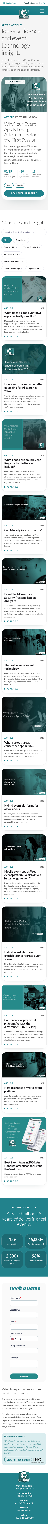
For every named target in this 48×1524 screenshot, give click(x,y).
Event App (21, 240)
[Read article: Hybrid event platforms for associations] (24, 782)
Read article (11, 336)
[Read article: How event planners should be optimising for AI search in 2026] (24, 359)
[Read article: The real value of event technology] (24, 642)
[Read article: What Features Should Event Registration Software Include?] (24, 434)
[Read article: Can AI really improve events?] (24, 507)
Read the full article (24, 193)
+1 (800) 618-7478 (24, 1496)
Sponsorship (10, 247)
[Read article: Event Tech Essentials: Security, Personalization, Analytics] (24, 571)
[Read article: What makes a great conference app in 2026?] (24, 714)
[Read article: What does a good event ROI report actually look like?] (24, 289)
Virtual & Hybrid (31, 247)
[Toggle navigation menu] (42, 11)
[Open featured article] (24, 94)
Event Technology (13, 268)
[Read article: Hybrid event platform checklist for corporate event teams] (24, 924)
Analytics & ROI (12, 254)
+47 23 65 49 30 (24, 1510)
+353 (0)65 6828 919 (24, 1518)
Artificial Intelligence (14, 261)
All (6, 240)
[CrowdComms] (24, 14)
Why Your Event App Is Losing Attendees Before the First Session (21, 132)
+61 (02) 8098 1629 (24, 1503)
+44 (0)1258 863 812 (24, 1488)
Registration (34, 268)
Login (43, 3)
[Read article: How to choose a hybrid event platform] (24, 1065)
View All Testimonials (18, 1459)
